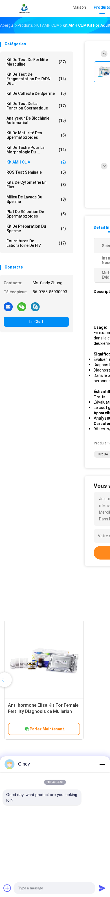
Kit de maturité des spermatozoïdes (36, 135)
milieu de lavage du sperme (36, 199)
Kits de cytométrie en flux (36, 184)
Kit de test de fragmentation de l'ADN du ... (36, 79)
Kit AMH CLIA (36, 162)
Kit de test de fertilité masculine (36, 61)
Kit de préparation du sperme (36, 228)
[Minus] (102, 764)
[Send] (102, 888)
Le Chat (36, 321)
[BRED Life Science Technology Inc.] (25, 8)
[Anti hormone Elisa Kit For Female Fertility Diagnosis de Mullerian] (44, 659)
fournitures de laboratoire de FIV (36, 243)
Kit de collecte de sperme (36, 93)
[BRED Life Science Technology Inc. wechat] (21, 306)
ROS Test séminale (36, 172)
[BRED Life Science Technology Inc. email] (8, 306)
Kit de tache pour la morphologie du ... (36, 149)
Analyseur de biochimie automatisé (36, 120)
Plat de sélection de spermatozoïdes (36, 213)
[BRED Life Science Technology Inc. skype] (35, 306)
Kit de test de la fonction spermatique (36, 105)
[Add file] (7, 888)
